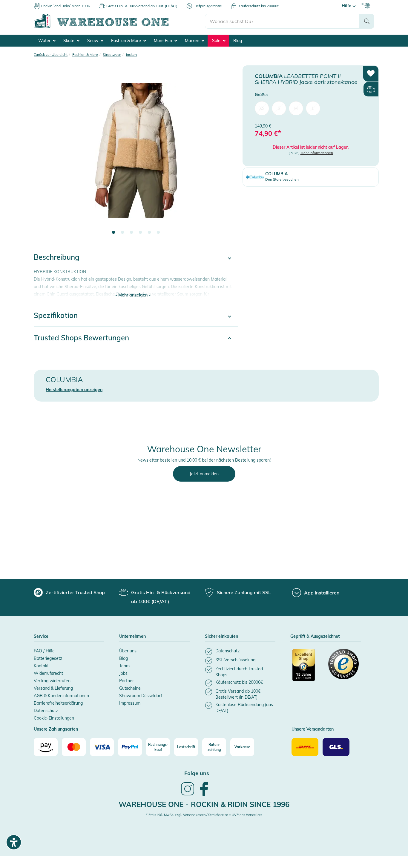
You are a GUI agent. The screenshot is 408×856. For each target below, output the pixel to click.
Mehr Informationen (316, 152)
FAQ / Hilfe (44, 651)
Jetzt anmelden (204, 474)
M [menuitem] (296, 108)
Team (124, 665)
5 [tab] (149, 233)
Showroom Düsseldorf (140, 695)
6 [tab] (158, 233)
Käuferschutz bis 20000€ (258, 6)
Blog (237, 40)
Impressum (129, 703)
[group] (69, 592)
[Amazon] (46, 747)
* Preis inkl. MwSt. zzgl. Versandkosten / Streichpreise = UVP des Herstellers (204, 815)
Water (45, 40)
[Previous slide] (44, 154)
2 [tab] (122, 233)
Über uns (127, 651)
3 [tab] (131, 233)
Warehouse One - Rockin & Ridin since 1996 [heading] (204, 804)
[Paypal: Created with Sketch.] (130, 747)
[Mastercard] (74, 747)
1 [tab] (113, 233)
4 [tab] (140, 233)
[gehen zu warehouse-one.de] (119, 27)
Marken (192, 40)
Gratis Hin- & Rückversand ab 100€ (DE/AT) (141, 6)
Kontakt (41, 665)
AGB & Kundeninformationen (61, 695)
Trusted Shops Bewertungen (81, 337)
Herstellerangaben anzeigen (74, 389)
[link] (187, 794)
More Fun (163, 40)
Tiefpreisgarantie (208, 6)
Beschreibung (56, 257)
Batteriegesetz (48, 658)
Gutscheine (130, 688)
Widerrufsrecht (48, 673)
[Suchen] (366, 21)
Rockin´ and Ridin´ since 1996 (65, 6)
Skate (69, 40)
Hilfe (347, 5)
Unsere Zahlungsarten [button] (56, 729)
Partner (126, 680)
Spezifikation (56, 315)
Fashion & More (126, 40)
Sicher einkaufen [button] (221, 636)
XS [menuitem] (262, 108)
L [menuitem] (313, 108)
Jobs (123, 673)
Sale (217, 40)
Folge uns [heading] (196, 773)
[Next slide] (228, 154)
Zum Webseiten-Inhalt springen (30, 3)
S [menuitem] (279, 108)
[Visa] (102, 747)
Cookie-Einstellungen (54, 718)
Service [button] (41, 636)
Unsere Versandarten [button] (313, 729)
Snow (93, 40)
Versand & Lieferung (53, 688)
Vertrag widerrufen (52, 680)
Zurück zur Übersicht (51, 54)
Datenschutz (46, 710)
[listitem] (240, 651)
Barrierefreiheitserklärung (58, 703)
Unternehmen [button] (132, 636)
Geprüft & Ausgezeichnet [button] (315, 636)
